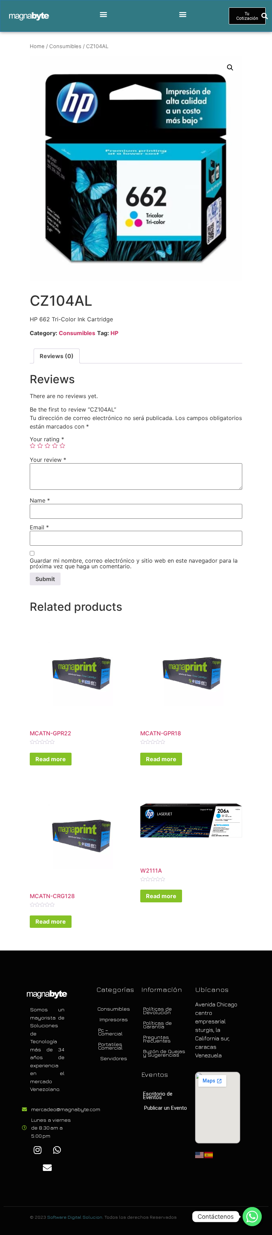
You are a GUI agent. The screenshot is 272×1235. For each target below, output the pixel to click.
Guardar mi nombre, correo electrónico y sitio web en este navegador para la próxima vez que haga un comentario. (134, 563)
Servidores (113, 1058)
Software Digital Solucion (74, 1217)
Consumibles (65, 46)
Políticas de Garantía (157, 1024)
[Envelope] (47, 1167)
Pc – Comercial (110, 1031)
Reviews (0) (57, 356)
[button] (103, 14)
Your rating (47, 439)
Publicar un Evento (165, 1108)
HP (114, 333)
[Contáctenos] (252, 1216)
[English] (199, 1154)
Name (40, 500)
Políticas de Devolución (157, 1010)
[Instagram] (37, 1150)
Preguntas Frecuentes (157, 1039)
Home (37, 46)
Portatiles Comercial (110, 1046)
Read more (50, 759)
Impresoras (114, 1019)
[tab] (57, 356)
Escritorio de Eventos (157, 1096)
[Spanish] (209, 1154)
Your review (48, 460)
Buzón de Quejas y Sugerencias (164, 1053)
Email (39, 527)
